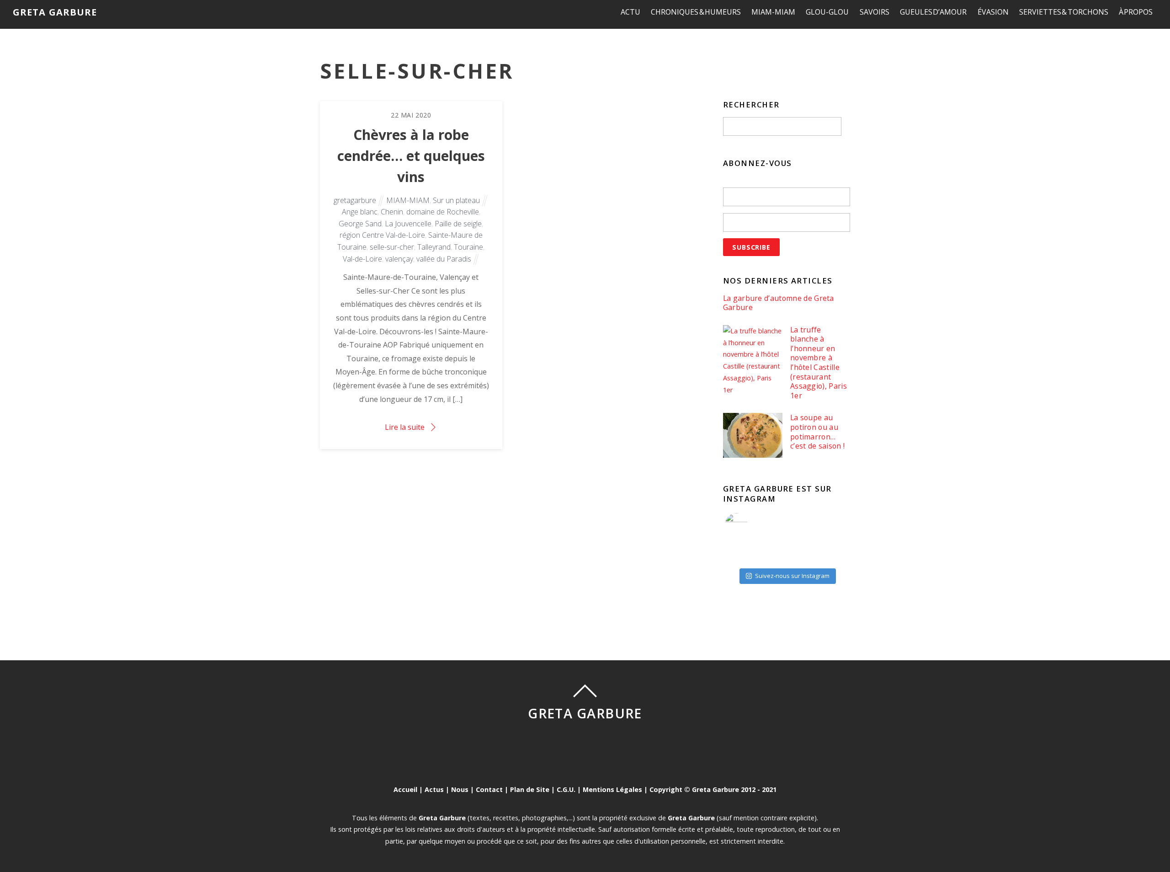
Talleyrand (434, 247)
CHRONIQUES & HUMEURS (696, 12)
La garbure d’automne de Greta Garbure (778, 303)
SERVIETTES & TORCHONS (1063, 12)
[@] (750, 524)
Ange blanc (360, 212)
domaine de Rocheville (442, 212)
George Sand (360, 224)
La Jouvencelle (408, 224)
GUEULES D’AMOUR (933, 12)
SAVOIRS (874, 12)
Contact (489, 789)
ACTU (630, 12)
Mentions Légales (612, 789)
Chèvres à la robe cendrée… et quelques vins (411, 155)
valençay (399, 259)
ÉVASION (993, 12)
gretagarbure (355, 200)
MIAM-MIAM (773, 12)
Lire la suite (405, 427)
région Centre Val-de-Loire (382, 235)
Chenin (392, 212)
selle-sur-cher (392, 247)
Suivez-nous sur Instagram (792, 576)
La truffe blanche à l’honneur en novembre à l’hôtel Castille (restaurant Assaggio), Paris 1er (818, 363)
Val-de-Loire (362, 259)
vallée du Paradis (443, 259)
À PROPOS (1136, 12)
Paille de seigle (458, 224)
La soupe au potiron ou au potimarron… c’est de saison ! (817, 431)
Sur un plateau (456, 200)
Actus (434, 789)
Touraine (468, 247)
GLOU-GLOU (827, 12)
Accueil (405, 789)
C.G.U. (566, 789)
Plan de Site (529, 789)
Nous (459, 789)
